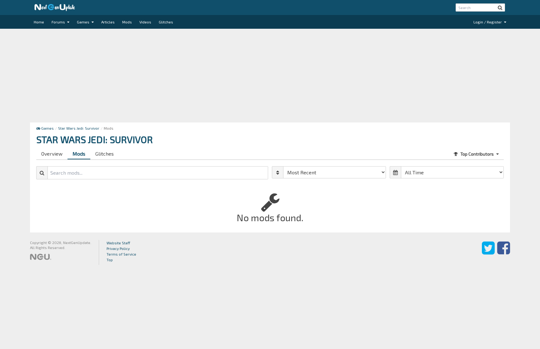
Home (39, 22)
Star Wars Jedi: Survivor (78, 128)
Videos (145, 22)
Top (110, 259)
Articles (108, 22)
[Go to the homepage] (54, 7)
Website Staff (118, 243)
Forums (59, 22)
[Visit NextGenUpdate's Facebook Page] (503, 252)
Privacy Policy (118, 248)
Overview (51, 154)
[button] (500, 7)
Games (83, 22)
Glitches (166, 22)
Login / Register (488, 22)
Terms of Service (121, 254)
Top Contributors (477, 154)
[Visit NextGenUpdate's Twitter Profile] (488, 252)
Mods (127, 22)
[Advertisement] (270, 75)
